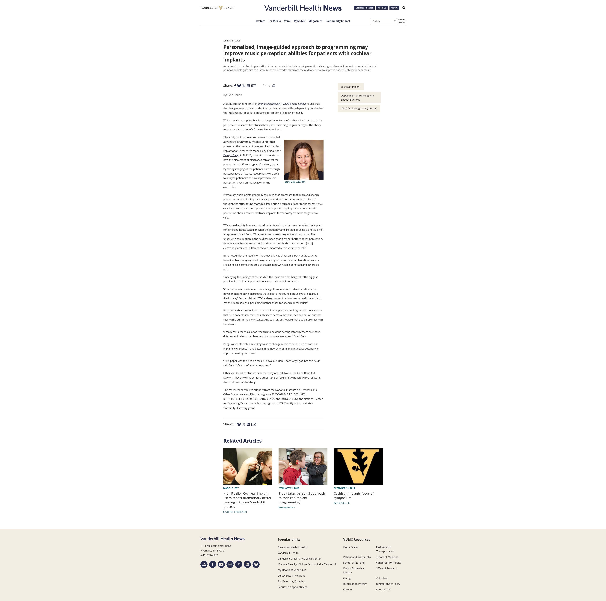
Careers (348, 589)
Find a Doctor (351, 547)
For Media (274, 21)
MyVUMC (299, 21)
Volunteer (382, 578)
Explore (260, 21)
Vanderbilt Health (288, 553)
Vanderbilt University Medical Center (299, 558)
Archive (394, 7)
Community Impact (338, 21)
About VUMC (383, 589)
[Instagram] (230, 564)
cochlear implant (350, 86)
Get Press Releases (364, 7)
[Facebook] (212, 564)
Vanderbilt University (388, 562)
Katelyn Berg (231, 155)
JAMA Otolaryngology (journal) (359, 108)
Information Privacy (355, 584)
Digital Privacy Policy (388, 584)
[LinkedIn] (247, 564)
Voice (287, 21)
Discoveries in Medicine (291, 575)
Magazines (315, 21)
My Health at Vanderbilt (292, 570)
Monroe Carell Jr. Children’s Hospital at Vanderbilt (307, 564)
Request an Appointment (292, 587)
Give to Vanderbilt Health (292, 547)
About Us (382, 7)
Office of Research (387, 568)
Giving (347, 578)
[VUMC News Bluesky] (256, 564)
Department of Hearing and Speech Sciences (357, 97)
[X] (238, 564)
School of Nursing (354, 562)
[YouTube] (221, 564)
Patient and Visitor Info (357, 557)
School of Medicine (387, 557)
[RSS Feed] (204, 564)
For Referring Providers (292, 581)
